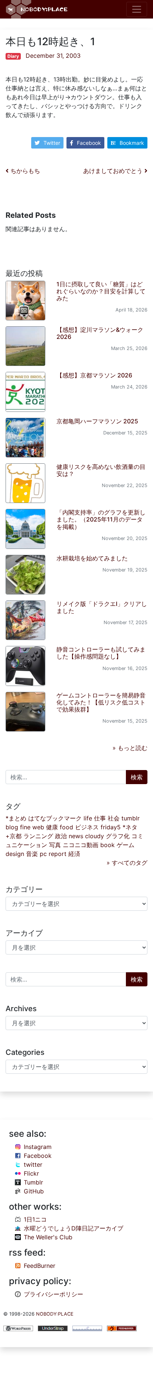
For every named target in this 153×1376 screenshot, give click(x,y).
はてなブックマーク (55, 818)
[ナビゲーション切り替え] (136, 9)
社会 (114, 818)
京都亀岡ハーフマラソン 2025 (97, 421)
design (15, 853)
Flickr (31, 1173)
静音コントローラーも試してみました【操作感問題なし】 (101, 653)
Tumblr (33, 1182)
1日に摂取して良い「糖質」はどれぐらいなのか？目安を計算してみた (101, 291)
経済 (74, 853)
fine (25, 827)
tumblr (130, 818)
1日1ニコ (35, 1219)
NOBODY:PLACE (55, 1314)
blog (12, 827)
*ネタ (130, 827)
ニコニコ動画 (80, 845)
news (76, 836)
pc (43, 853)
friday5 (111, 827)
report (57, 853)
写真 (55, 845)
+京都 (14, 836)
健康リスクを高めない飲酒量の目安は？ (101, 470)
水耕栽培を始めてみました (92, 558)
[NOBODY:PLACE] (37, 9)
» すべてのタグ (127, 862)
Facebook (89, 143)
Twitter (51, 143)
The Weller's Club (48, 1237)
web (38, 827)
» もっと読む (130, 748)
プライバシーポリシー (53, 1294)
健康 (52, 827)
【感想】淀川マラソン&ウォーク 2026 (99, 333)
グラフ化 (118, 836)
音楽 (32, 853)
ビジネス (87, 827)
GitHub (34, 1191)
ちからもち (24, 170)
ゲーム (125, 845)
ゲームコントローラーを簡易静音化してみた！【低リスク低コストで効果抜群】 (101, 702)
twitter (33, 1164)
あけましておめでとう (113, 170)
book (107, 845)
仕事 (100, 818)
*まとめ (16, 818)
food (66, 827)
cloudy (94, 836)
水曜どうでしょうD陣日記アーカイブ (73, 1228)
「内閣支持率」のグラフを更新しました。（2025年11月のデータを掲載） (101, 519)
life (88, 818)
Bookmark (132, 143)
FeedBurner (39, 1265)
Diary (13, 56)
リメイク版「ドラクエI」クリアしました (101, 607)
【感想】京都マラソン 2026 (94, 375)
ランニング (38, 836)
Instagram (38, 1146)
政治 (61, 836)
